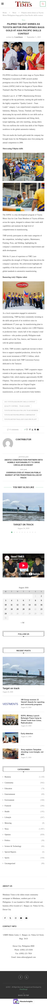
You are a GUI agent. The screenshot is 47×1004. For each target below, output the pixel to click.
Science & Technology (24, 846)
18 (12, 609)
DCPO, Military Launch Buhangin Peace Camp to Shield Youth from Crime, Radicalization (31, 719)
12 (17, 605)
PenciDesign (23, 989)
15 (35, 605)
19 (17, 609)
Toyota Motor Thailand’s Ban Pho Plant (20, 419)
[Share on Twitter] (32, 430)
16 (41, 605)
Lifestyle (24, 817)
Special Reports (24, 852)
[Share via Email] (38, 430)
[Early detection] (10, 737)
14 (29, 605)
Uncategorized (24, 863)
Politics (24, 840)
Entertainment (24, 794)
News (14, 13)
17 (6, 609)
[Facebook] (20, 977)
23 (41, 609)
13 (23, 605)
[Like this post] (27, 430)
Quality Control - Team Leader (17, 406)
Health (24, 812)
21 (29, 609)
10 (6, 605)
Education (24, 789)
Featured (24, 806)
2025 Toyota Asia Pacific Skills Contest (19, 402)
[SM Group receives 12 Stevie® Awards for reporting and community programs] (10, 704)
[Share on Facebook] (29, 430)
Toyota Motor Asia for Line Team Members (21, 410)
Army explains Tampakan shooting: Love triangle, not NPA (32, 752)
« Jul (22, 623)
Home (5, 13)
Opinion (24, 835)
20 (23, 609)
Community (24, 783)
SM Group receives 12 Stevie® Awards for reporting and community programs (32, 702)
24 (6, 614)
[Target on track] (23, 507)
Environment (24, 800)
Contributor (18, 37)
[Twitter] (26, 977)
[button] (5, 512)
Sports (24, 858)
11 (11, 605)
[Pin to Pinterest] (35, 430)
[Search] (43, 4)
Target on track (23, 525)
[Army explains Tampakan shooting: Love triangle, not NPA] (10, 753)
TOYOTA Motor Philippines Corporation (19, 415)
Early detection (27, 734)
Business (24, 777)
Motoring (24, 823)
